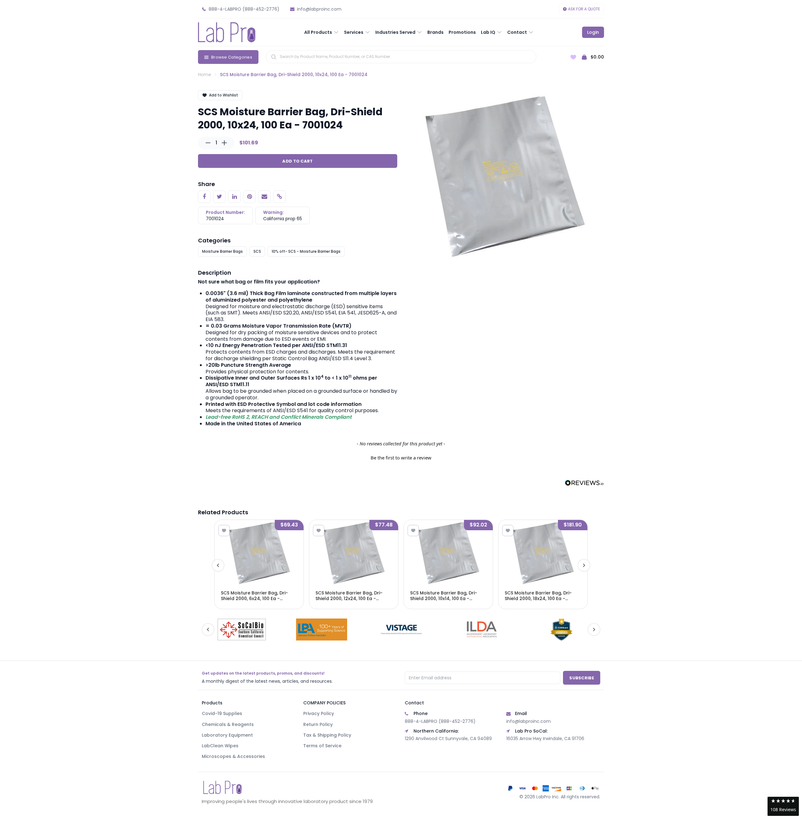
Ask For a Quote (584, 9)
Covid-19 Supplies (222, 713)
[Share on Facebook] (204, 196)
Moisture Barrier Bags (222, 251)
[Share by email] (264, 196)
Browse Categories (231, 57)
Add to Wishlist (223, 95)
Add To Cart (297, 161)
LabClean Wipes (220, 746)
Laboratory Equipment (227, 735)
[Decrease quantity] (208, 143)
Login (593, 32)
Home (204, 74)
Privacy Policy (318, 713)
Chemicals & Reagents (228, 724)
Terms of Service (322, 746)
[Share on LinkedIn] (234, 196)
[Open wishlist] (573, 57)
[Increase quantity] (224, 143)
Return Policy (318, 724)
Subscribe (581, 678)
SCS (257, 251)
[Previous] (218, 565)
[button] (401, 457)
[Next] (584, 565)
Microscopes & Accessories (233, 756)
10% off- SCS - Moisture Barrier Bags (306, 251)
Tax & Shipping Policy (327, 735)
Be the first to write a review (401, 457)
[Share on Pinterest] (249, 196)
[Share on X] (219, 196)
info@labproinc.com (528, 721)
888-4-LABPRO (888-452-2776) (440, 721)
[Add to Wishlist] (224, 530)
